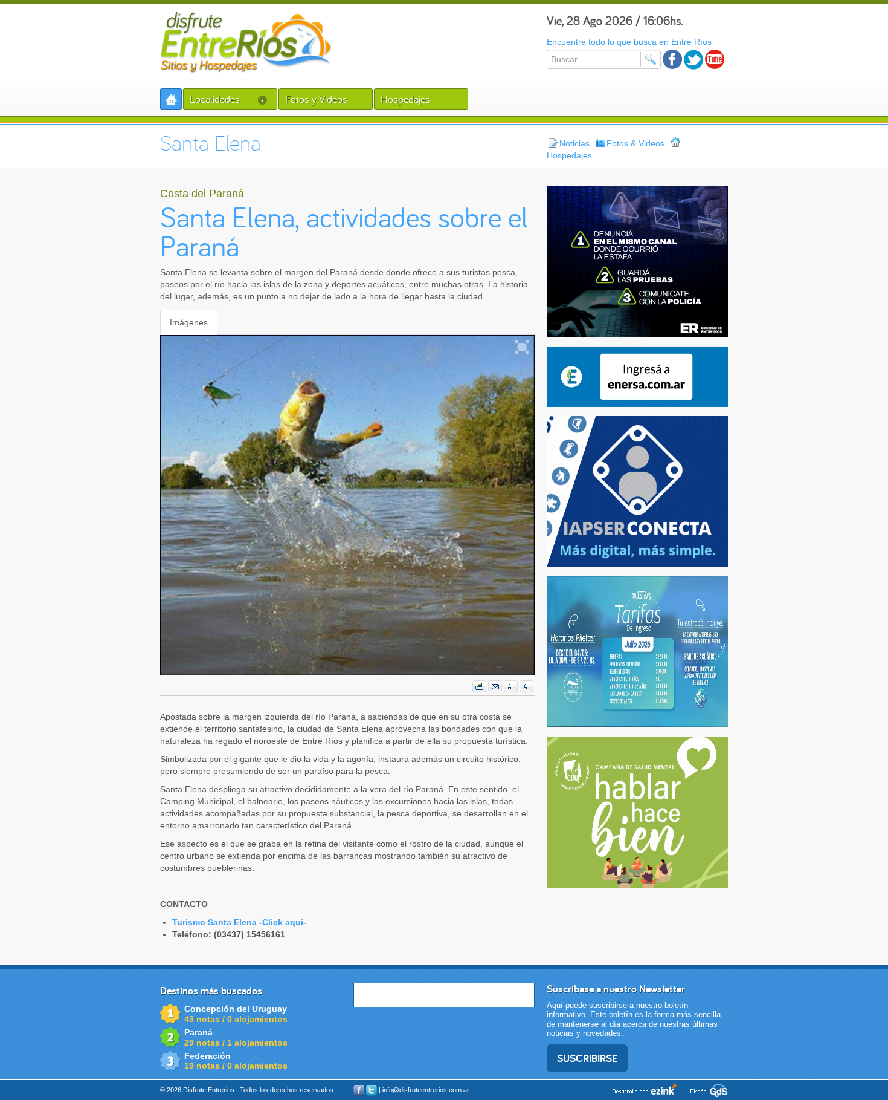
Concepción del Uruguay (235, 1009)
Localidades (216, 99)
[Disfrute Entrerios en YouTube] (715, 60)
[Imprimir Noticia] (479, 686)
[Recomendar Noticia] (495, 686)
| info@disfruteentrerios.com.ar (424, 1089)
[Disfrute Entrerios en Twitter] (694, 60)
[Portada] (171, 99)
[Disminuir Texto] (527, 686)
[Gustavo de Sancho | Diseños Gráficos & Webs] (706, 1089)
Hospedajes (405, 99)
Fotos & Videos (635, 143)
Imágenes (189, 322)
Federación (207, 1056)
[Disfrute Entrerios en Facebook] (673, 60)
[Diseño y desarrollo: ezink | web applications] (645, 1089)
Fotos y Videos (316, 99)
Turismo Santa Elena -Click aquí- (239, 922)
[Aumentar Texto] (511, 686)
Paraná (198, 1032)
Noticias (574, 143)
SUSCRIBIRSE (587, 1058)
